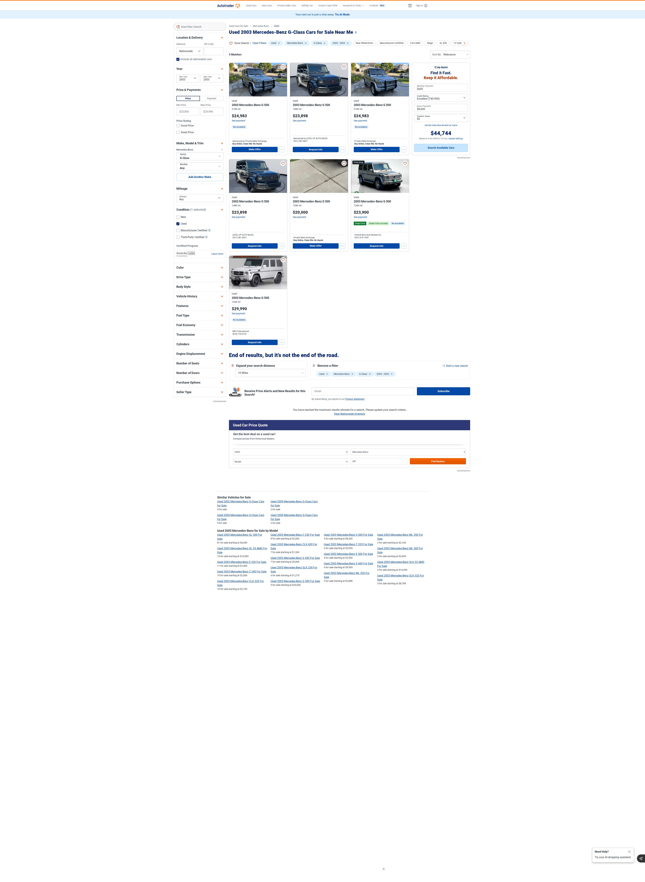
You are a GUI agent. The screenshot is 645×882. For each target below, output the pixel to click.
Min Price (181, 105)
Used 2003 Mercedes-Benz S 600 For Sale (348, 563)
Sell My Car (307, 5)
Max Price (206, 105)
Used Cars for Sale (238, 26)
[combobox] (200, 27)
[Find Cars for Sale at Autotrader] (229, 5)
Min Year (183, 77)
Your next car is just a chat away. (322, 14)
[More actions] (281, 149)
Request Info (315, 149)
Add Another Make (199, 177)
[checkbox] (185, 126)
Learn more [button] (217, 254)
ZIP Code (208, 44)
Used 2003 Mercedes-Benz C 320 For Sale (348, 544)
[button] (410, 6)
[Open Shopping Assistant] (641, 858)
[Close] (629, 852)
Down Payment (424, 106)
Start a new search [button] (457, 365)
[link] (239, 127)
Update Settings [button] (455, 138)
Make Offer (255, 149)
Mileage (182, 197)
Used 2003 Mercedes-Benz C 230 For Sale (295, 534)
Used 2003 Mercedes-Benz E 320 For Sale (241, 562)
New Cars (267, 5)
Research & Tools (352, 5)
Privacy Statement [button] (354, 399)
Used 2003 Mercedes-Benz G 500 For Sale (295, 581)
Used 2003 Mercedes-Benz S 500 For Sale (348, 534)
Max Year (208, 77)
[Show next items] (464, 43)
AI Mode (377, 5)
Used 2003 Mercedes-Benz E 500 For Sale (348, 554)
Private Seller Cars (286, 5)
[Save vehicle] (283, 67)
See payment (238, 120)
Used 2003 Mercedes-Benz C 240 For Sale (241, 571)
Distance (180, 44)
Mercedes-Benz (261, 26)
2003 (276, 26)
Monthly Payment (425, 86)
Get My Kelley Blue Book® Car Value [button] (441, 125)
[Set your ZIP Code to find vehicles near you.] (356, 32)
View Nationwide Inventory (349, 413)
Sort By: (436, 54)
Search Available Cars (441, 147)
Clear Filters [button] (259, 43)
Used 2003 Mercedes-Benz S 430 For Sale (295, 558)
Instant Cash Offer (328, 5)
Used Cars (251, 5)
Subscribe (444, 391)
